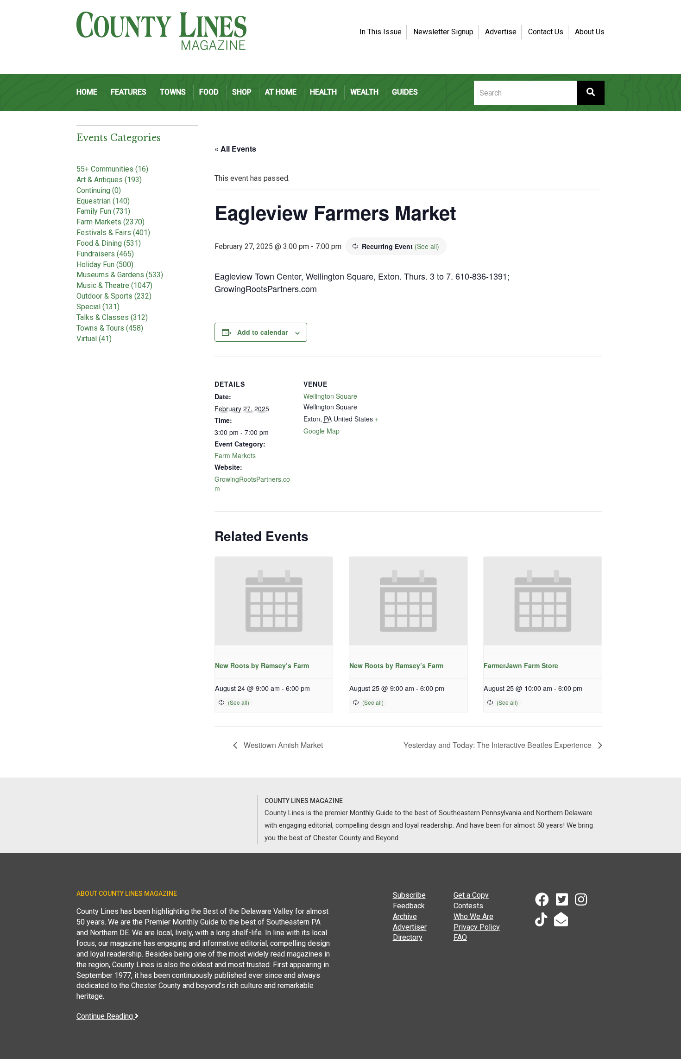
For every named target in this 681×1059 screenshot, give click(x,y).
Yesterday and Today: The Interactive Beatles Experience (498, 745)
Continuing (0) (98, 190)
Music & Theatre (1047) (114, 285)
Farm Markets (235, 455)
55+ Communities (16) (112, 169)
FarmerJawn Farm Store (521, 665)
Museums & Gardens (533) (119, 274)
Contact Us (545, 31)
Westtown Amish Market (282, 745)
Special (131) (98, 306)
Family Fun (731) (103, 211)
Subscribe (409, 895)
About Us (590, 31)
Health (323, 92)
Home (86, 92)
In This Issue (380, 31)
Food (209, 92)
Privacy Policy (477, 927)
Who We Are (473, 916)
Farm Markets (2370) (110, 221)
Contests (468, 905)
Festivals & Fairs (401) (113, 232)
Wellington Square (330, 396)
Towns (173, 92)
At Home (280, 92)
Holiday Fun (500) (104, 264)
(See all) (427, 246)
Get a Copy (471, 895)
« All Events (235, 148)
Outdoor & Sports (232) (113, 296)
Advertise (501, 31)
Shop (242, 92)
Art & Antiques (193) (109, 179)
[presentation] (274, 601)
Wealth (364, 92)
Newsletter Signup (443, 31)
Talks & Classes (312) (112, 317)
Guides (405, 92)
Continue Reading (105, 1016)
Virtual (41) (94, 338)
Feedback (409, 905)
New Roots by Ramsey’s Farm (262, 665)
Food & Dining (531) (108, 243)
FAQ (460, 937)
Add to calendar (262, 332)
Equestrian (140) (103, 201)
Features (128, 92)
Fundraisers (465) (105, 253)
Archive (405, 916)
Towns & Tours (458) (109, 328)
